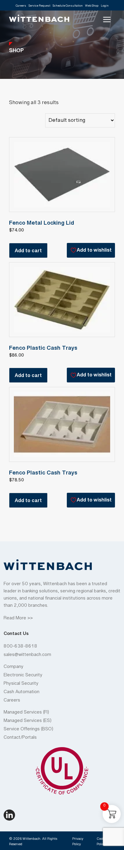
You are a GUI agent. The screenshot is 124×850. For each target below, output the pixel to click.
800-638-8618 (20, 647)
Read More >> (18, 619)
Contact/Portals (20, 739)
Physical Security (21, 685)
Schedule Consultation (68, 6)
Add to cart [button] (28, 252)
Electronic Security (23, 676)
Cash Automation (21, 693)
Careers (21, 6)
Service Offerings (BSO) (28, 730)
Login (105, 6)
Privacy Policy (77, 842)
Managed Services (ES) (27, 722)
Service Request (39, 6)
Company (13, 668)
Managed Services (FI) (26, 713)
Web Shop (91, 6)
